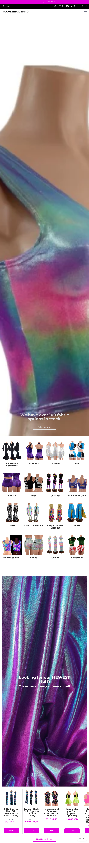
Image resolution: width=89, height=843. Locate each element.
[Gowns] (55, 545)
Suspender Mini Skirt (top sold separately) (72, 812)
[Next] (47, 433)
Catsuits (55, 495)
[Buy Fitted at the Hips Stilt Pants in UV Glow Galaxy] (11, 798)
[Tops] (33, 482)
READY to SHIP (12, 557)
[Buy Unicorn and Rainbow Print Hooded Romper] (52, 798)
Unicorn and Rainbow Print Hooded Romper (51, 812)
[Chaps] (33, 545)
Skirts (77, 525)
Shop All (44, 839)
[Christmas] (77, 545)
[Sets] (77, 450)
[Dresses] (55, 450)
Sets (77, 463)
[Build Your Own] (77, 482)
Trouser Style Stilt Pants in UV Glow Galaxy (31, 812)
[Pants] (12, 512)
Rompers (33, 463)
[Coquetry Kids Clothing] (55, 512)
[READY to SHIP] (12, 545)
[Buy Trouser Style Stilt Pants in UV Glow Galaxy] (31, 798)
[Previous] (42, 433)
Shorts (12, 495)
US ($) (84, 6)
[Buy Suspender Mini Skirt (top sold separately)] (72, 798)
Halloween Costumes (12, 464)
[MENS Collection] (33, 512)
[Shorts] (12, 482)
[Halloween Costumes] (12, 450)
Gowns (55, 557)
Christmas (77, 557)
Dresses (55, 463)
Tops (33, 495)
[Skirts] (77, 512)
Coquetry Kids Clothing (55, 526)
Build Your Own (44, 427)
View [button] (11, 831)
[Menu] (85, 12)
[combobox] (27, 6)
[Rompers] (33, 450)
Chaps (33, 557)
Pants (12, 525)
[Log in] (79, 6)
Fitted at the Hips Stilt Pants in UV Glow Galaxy (11, 812)
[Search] (55, 6)
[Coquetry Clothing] (15, 12)
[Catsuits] (55, 482)
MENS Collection (33, 525)
